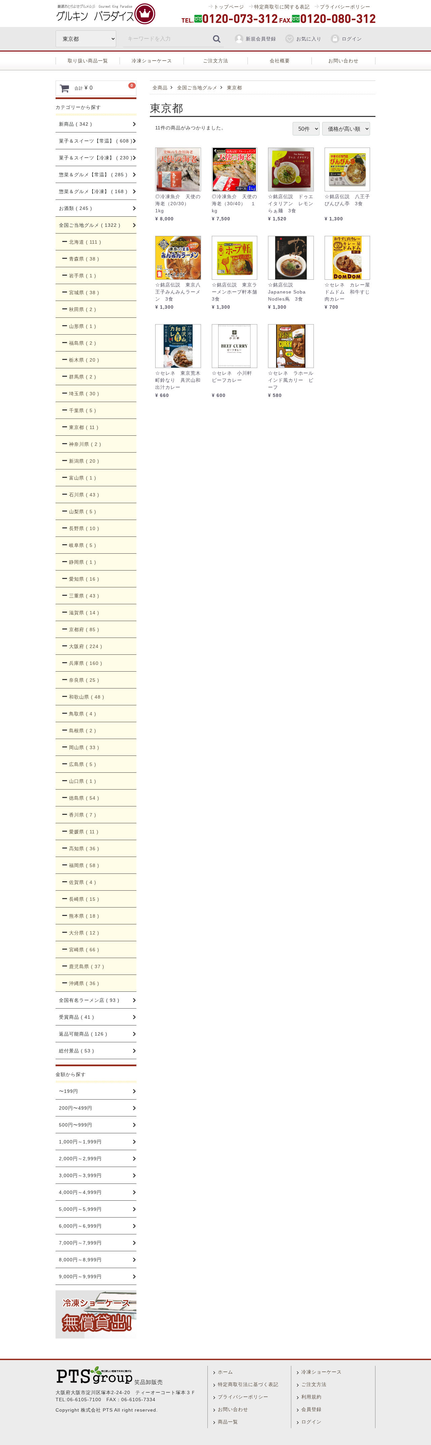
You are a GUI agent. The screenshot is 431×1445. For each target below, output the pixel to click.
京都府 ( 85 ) (84, 629)
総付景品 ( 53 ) (76, 1050)
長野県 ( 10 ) (84, 528)
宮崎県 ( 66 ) (84, 949)
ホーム (225, 1372)
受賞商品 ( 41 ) (76, 1017)
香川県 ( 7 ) (82, 815)
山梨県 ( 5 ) (82, 511)
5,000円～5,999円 (80, 1209)
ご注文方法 (215, 60)
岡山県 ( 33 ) (84, 747)
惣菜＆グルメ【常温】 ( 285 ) (93, 174)
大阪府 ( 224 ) (85, 646)
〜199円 (68, 1091)
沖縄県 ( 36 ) (84, 983)
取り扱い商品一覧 (88, 60)
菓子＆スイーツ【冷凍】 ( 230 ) (96, 157)
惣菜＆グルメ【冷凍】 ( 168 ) (93, 191)
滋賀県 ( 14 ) (84, 612)
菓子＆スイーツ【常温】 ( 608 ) (96, 141)
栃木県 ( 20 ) (84, 360)
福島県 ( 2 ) (82, 343)
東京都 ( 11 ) (84, 427)
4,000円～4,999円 (80, 1192)
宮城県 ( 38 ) (84, 292)
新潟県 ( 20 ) (84, 461)
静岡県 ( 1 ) (82, 562)
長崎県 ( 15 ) (84, 899)
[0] (64, 88)
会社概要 (280, 60)
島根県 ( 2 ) (82, 730)
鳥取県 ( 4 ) (82, 713)
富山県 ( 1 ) (82, 478)
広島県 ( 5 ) (82, 764)
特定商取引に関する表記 (282, 6)
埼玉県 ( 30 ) (84, 393)
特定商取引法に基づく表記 (248, 1384)
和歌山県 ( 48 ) (86, 697)
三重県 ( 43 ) (84, 595)
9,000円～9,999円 (80, 1276)
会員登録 (311, 1409)
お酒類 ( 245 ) (75, 208)
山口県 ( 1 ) (82, 781)
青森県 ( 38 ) (84, 259)
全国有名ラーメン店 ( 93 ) (89, 1000)
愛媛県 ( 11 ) (84, 831)
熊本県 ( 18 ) (84, 916)
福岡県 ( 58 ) (84, 865)
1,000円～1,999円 (80, 1141)
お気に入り (309, 38)
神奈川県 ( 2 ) (85, 444)
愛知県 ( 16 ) (84, 579)
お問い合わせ (343, 60)
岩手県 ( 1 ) (82, 275)
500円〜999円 (75, 1125)
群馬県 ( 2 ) (82, 376)
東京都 (234, 87)
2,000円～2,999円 (80, 1158)
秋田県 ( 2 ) (82, 309)
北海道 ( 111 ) (85, 242)
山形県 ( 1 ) (82, 326)
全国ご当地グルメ (197, 87)
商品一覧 (228, 1421)
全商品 (160, 87)
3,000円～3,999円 (80, 1175)
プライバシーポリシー (345, 6)
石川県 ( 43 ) (84, 494)
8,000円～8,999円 (80, 1259)
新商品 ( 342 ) (75, 124)
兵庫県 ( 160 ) (85, 663)
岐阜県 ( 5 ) (82, 545)
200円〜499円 (75, 1108)
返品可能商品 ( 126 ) (83, 1034)
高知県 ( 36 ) (84, 848)
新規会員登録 (261, 38)
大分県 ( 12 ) (84, 932)
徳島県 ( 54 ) (84, 798)
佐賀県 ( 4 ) (82, 882)
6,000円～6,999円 (80, 1226)
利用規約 (311, 1397)
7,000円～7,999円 (80, 1243)
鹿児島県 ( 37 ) (86, 966)
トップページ (229, 6)
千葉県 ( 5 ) (82, 410)
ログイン (352, 38)
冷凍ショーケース (152, 60)
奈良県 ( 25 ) (84, 680)
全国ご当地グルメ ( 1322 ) (90, 225)
